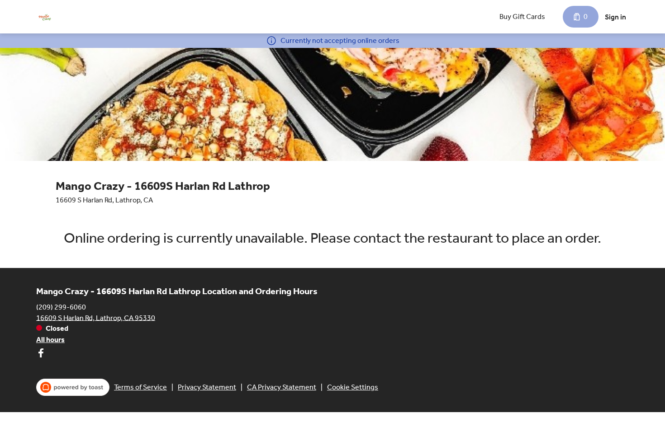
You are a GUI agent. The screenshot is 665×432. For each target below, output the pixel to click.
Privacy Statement (207, 387)
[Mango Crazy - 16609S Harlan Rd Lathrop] (45, 16)
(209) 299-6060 (61, 306)
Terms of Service (140, 387)
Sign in (615, 17)
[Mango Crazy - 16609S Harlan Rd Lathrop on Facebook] (40, 354)
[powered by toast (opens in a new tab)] (72, 387)
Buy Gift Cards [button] (522, 16)
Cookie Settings (352, 387)
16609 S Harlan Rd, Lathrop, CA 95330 (95, 317)
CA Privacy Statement (281, 387)
